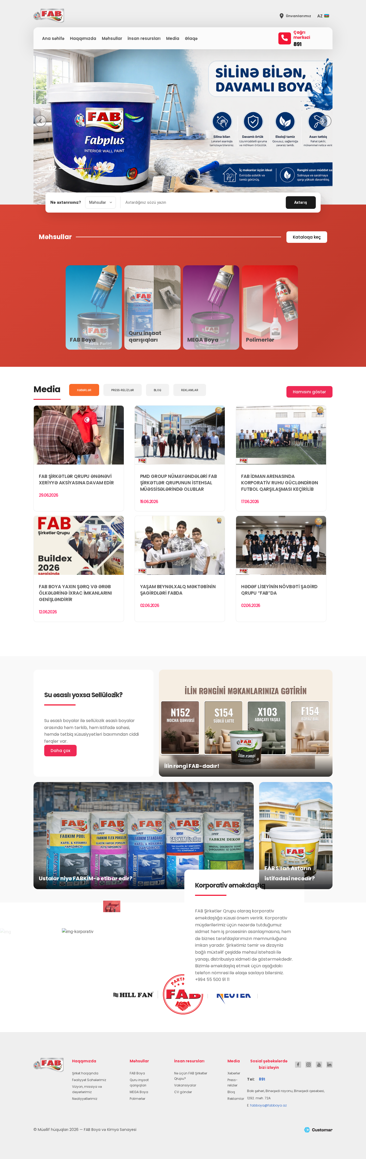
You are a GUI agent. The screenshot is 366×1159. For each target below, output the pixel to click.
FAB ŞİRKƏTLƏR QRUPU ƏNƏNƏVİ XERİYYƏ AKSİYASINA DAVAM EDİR (76, 479)
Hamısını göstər (309, 392)
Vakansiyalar (185, 1085)
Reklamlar (235, 1098)
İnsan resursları (144, 38)
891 (297, 44)
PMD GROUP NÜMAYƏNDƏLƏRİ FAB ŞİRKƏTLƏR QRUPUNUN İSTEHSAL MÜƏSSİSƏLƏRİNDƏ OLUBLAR (178, 482)
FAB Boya (137, 1073)
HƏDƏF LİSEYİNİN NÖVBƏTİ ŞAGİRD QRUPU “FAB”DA (279, 589)
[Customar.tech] (318, 1129)
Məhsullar (112, 38)
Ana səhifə (53, 38)
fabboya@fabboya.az (268, 1105)
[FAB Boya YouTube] (319, 1064)
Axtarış (300, 202)
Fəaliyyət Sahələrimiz (89, 1080)
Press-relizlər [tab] (122, 390)
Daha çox (60, 750)
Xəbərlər (233, 1073)
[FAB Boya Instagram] (308, 1064)
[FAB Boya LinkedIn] (329, 1064)
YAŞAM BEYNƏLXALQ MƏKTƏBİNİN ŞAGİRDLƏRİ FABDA (178, 589)
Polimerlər (137, 1098)
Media (172, 38)
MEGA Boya (139, 1092)
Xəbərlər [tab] (84, 390)
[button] (324, 16)
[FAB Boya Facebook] (298, 1064)
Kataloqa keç (307, 237)
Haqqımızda (83, 38)
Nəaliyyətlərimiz (84, 1098)
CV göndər (183, 1092)
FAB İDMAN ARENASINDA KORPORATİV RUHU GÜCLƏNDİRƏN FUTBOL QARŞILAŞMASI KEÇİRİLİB (279, 482)
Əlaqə (191, 38)
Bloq (231, 1092)
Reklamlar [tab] (189, 390)
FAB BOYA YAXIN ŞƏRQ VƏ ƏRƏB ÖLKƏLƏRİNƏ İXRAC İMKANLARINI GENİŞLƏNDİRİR (75, 593)
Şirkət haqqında (85, 1073)
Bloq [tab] (157, 390)
